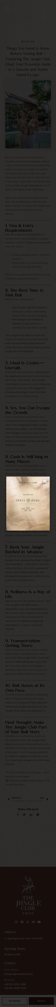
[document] (28, 503)
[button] (45, 481)
